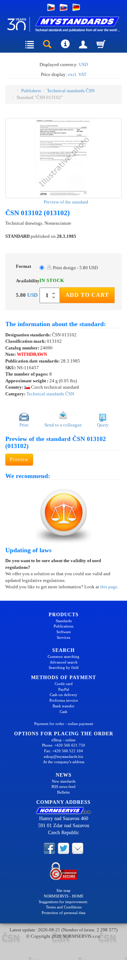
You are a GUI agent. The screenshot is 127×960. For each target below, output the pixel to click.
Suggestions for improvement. (63, 902)
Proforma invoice (63, 700)
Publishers (31, 90)
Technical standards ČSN (71, 90)
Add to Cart (87, 295)
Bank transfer (63, 706)
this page (108, 586)
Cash (63, 711)
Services (63, 637)
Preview (19, 459)
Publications (63, 626)
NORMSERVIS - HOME (64, 896)
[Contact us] (77, 848)
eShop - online (63, 740)
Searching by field (64, 667)
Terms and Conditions (63, 907)
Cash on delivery (63, 695)
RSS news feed (63, 786)
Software (63, 632)
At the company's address (63, 762)
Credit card (64, 684)
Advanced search (64, 662)
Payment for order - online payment (63, 724)
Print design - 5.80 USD (75, 267)
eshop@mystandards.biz (63, 756)
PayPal (63, 689)
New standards (63, 781)
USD (83, 64)
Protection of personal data (63, 913)
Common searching (63, 656)
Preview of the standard (65, 202)
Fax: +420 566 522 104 (63, 751)
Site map (63, 890)
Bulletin (63, 792)
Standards (64, 621)
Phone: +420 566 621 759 (63, 745)
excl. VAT (77, 74)
